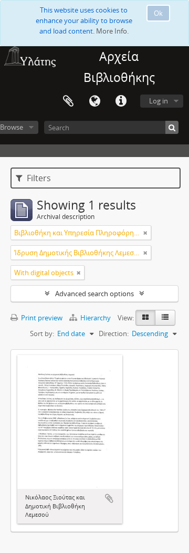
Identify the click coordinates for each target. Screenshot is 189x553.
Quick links (121, 101)
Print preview (40, 317)
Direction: (114, 333)
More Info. (112, 31)
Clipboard (68, 101)
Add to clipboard (109, 498)
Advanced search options (94, 293)
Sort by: (42, 333)
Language (94, 101)
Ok (158, 13)
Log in (158, 101)
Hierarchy (95, 317)
